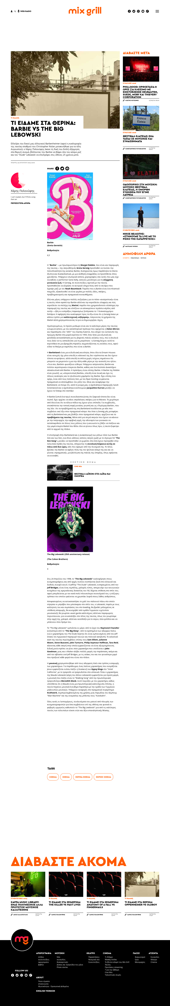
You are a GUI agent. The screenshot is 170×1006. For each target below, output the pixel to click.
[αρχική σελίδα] (85, 11)
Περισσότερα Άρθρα (20, 203)
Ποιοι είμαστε (44, 981)
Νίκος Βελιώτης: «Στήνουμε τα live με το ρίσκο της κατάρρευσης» (139, 236)
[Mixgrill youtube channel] (142, 11)
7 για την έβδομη (112, 970)
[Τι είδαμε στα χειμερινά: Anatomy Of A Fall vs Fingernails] (104, 884)
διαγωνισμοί (140, 957)
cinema (53, 777)
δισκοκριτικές (62, 962)
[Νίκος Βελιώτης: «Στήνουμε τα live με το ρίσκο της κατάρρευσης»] (141, 216)
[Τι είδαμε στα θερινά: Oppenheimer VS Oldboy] (142, 884)
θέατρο (90, 953)
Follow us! (21, 970)
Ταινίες (108, 964)
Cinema (154, 962)
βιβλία (41, 964)
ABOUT (40, 977)
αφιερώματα (43, 962)
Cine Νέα (78, 466)
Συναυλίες (155, 957)
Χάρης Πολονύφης (58, 914)
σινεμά (66, 777)
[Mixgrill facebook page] (129, 11)
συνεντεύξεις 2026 (131, 230)
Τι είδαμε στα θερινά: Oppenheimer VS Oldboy (141, 903)
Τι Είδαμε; (15, 118)
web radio (25, 11)
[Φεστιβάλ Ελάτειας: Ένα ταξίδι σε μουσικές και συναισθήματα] (141, 118)
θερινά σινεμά (82, 777)
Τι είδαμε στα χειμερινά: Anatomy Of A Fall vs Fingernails (103, 904)
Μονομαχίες (140, 962)
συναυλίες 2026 (129, 83)
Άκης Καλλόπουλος (20, 914)
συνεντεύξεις (43, 959)
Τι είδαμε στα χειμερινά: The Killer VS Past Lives (65, 903)
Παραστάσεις (93, 957)
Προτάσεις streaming (114, 967)
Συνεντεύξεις (93, 962)
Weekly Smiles (111, 959)
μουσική (59, 953)
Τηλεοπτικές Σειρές (113, 975)
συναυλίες (61, 959)
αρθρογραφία (43, 953)
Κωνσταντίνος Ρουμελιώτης (135, 148)
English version (45, 990)
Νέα (58, 957)
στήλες (41, 957)
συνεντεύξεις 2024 (19, 898)
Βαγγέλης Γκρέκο (131, 246)
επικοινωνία (43, 984)
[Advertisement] (85, 36)
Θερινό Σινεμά (103, 777)
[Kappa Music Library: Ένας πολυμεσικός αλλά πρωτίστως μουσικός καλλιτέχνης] (28, 884)
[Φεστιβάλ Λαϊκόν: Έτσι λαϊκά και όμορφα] (60, 473)
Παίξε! (136, 953)
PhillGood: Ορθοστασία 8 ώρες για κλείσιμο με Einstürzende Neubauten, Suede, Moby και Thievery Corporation (140, 92)
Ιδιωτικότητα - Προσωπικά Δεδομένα (53, 986)
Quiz (137, 959)
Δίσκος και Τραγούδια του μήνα (70, 964)
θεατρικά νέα (93, 959)
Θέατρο (154, 959)
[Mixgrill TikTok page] (147, 11)
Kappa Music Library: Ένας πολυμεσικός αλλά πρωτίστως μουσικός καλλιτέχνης (27, 905)
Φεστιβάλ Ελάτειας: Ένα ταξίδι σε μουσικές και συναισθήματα (138, 138)
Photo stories (62, 967)
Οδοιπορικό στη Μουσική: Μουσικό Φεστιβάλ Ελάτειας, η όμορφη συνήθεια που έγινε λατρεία (140, 189)
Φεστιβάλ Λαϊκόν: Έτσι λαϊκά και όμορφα (92, 474)
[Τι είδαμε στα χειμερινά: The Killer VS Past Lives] (66, 884)
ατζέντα (153, 953)
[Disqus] (83, 813)
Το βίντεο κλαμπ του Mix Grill (117, 962)
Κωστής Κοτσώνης (132, 100)
